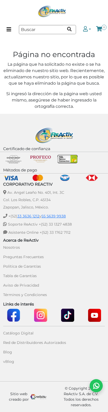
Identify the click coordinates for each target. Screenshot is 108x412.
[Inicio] (51, 11)
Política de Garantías (22, 266)
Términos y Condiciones (25, 294)
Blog (7, 352)
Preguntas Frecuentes (23, 257)
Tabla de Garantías (20, 275)
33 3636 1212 (28, 216)
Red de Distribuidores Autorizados (34, 342)
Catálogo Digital (18, 333)
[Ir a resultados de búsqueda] (69, 29)
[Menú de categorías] (9, 29)
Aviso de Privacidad (21, 285)
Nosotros (11, 247)
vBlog (8, 361)
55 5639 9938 (53, 216)
